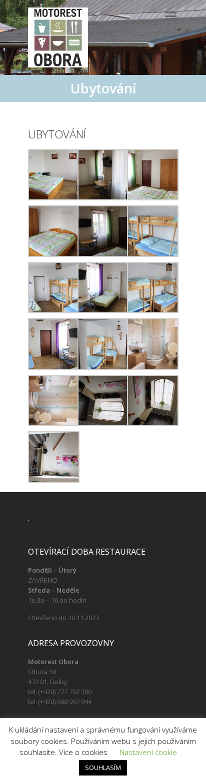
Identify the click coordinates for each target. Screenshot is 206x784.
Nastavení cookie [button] (148, 752)
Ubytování (57, 133)
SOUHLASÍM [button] (103, 767)
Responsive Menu (170, 16)
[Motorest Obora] (58, 37)
